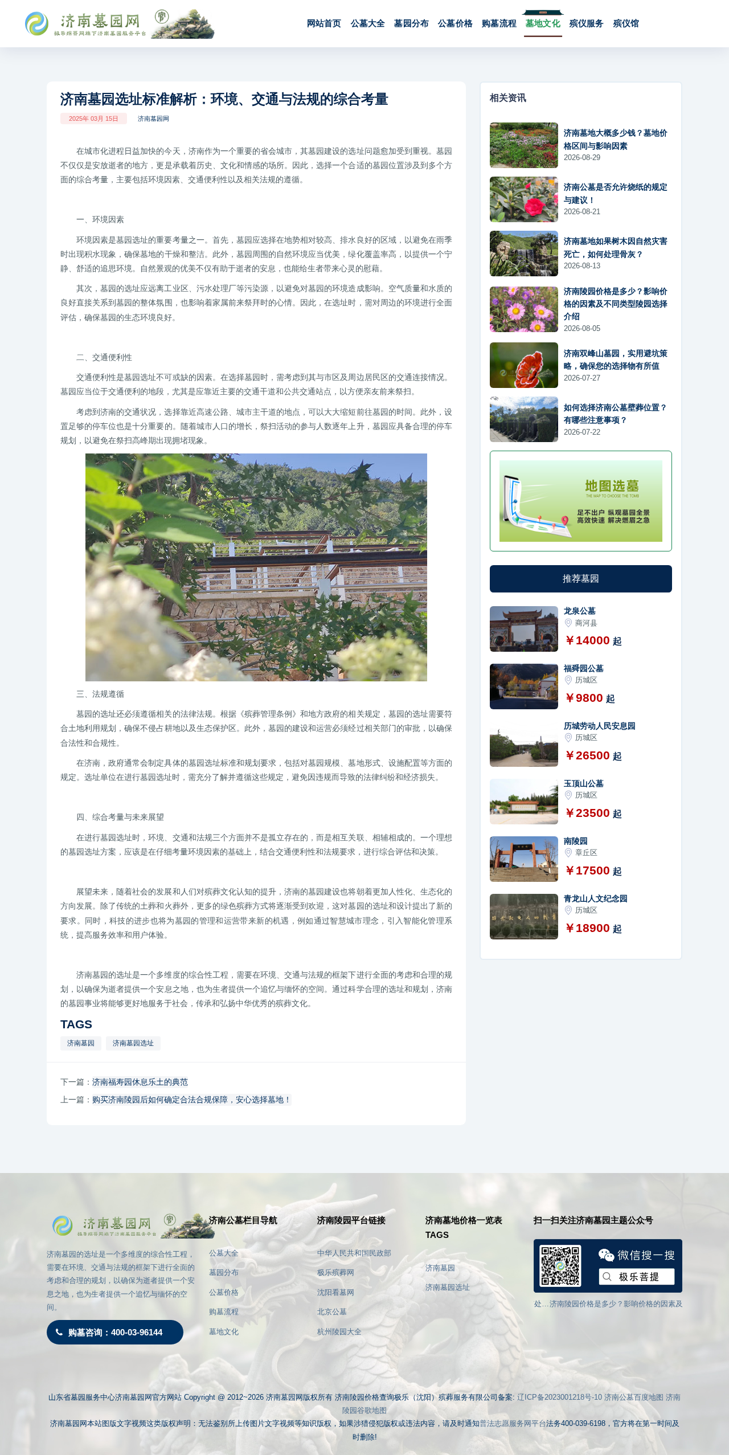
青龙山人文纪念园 (596, 898)
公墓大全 (368, 23)
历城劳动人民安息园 (600, 725)
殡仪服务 (587, 23)
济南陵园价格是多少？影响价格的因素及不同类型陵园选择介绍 (615, 304)
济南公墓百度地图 (634, 1397)
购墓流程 (499, 23)
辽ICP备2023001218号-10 (559, 1397)
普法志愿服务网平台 (513, 1423)
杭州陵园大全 (339, 1331)
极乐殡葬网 (335, 1272)
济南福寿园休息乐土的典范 (140, 1081)
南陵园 (576, 840)
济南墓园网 (153, 118)
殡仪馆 (626, 23)
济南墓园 (81, 1043)
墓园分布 (411, 23)
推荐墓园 (581, 578)
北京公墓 (332, 1311)
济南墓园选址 (133, 1043)
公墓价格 (455, 23)
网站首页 (324, 23)
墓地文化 (543, 23)
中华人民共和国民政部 (354, 1253)
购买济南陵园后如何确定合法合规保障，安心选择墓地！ (192, 1099)
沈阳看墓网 (335, 1292)
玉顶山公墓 (584, 783)
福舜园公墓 (584, 668)
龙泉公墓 (580, 610)
